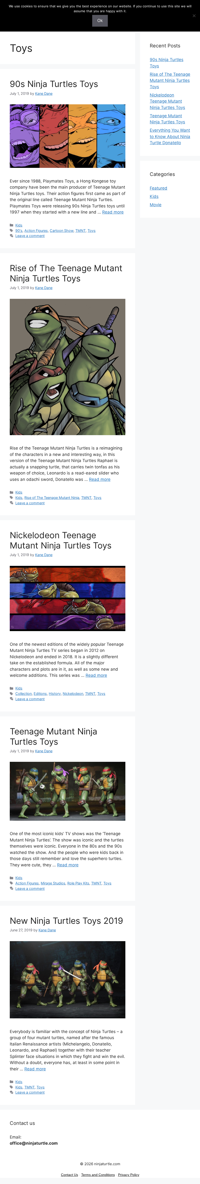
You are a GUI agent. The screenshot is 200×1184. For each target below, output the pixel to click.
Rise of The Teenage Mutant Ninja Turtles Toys (66, 273)
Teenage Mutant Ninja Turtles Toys (53, 736)
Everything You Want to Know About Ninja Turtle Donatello (170, 136)
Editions (40, 693)
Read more (113, 212)
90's (18, 230)
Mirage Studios (53, 883)
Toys (92, 230)
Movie (155, 204)
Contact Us (69, 1175)
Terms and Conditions (98, 1175)
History (55, 693)
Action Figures (36, 230)
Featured (158, 188)
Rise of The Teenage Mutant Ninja (51, 497)
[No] (193, 15)
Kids (18, 225)
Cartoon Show (61, 230)
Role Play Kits (78, 883)
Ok (100, 20)
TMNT (80, 230)
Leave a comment (30, 236)
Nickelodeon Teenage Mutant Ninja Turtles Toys (60, 540)
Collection (23, 693)
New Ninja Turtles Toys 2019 (66, 920)
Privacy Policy (128, 1175)
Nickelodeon (73, 693)
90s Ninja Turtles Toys (54, 84)
